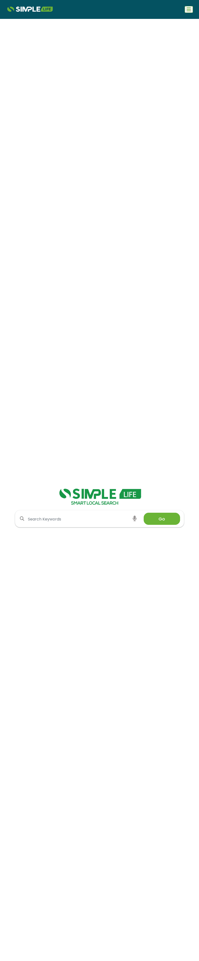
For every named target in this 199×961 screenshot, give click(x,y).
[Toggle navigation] (189, 9)
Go (161, 519)
